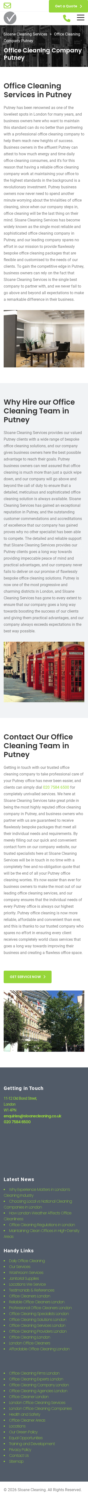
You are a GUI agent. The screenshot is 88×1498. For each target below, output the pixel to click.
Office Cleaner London (28, 1397)
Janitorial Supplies (24, 1278)
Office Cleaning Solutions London (37, 1319)
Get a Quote (66, 6)
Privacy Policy (20, 1449)
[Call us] (66, 18)
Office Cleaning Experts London (36, 1379)
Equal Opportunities (26, 1438)
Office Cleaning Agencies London (38, 1391)
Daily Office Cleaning (27, 1261)
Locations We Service (27, 1284)
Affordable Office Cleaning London (39, 1349)
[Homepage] (10, 18)
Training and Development (32, 1444)
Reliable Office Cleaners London (36, 1302)
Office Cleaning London (29, 1337)
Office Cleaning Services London (37, 1325)
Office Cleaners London (29, 1296)
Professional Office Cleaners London (40, 1308)
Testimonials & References (31, 1290)
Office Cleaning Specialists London (39, 1314)
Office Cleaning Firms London (34, 1373)
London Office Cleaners (29, 1343)
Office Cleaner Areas (27, 1420)
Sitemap (16, 1461)
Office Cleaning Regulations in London (42, 1225)
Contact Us (19, 1455)
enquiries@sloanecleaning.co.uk (32, 1116)
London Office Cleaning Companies (40, 1408)
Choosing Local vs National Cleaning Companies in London (38, 1204)
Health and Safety (24, 1414)
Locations (17, 1426)
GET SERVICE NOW (25, 976)
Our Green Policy (23, 1432)
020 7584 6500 (56, 787)
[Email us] (7, 5)
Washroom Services (26, 1272)
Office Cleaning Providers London (37, 1331)
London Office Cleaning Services (37, 1402)
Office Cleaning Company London (39, 1385)
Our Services (19, 1266)
